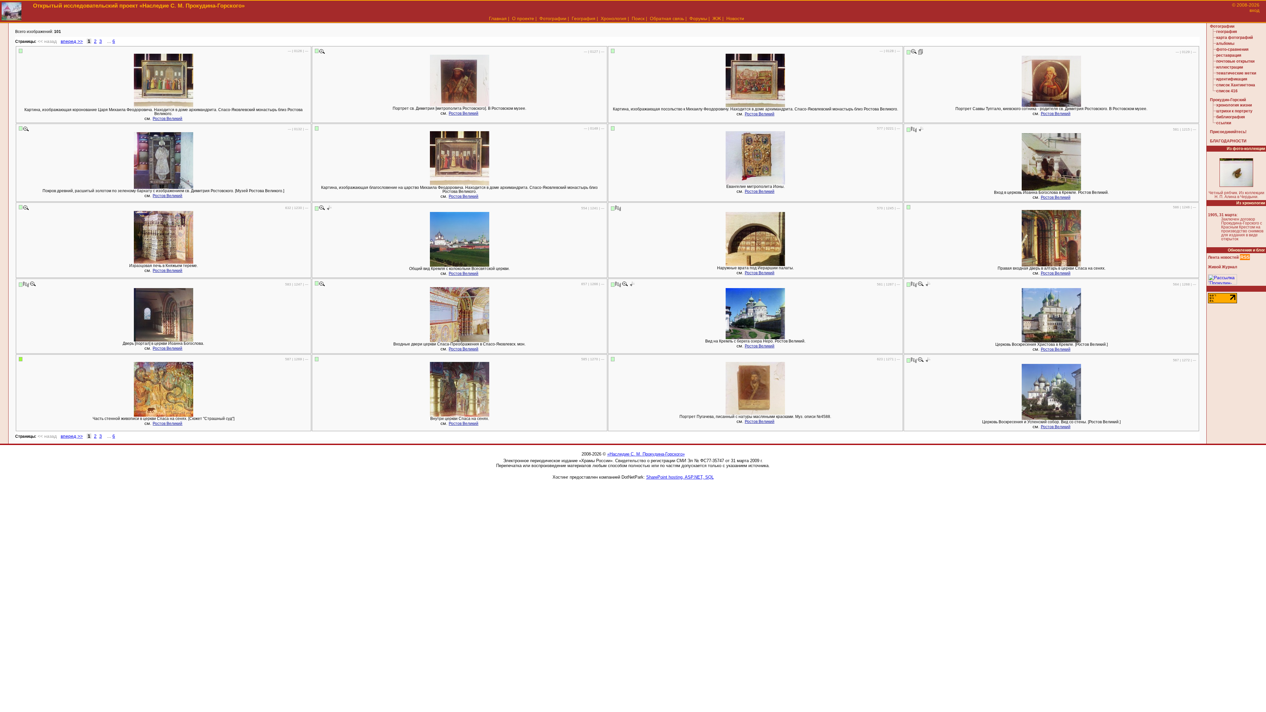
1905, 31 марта (1222, 215)
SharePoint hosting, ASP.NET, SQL (680, 477)
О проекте (523, 18)
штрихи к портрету (1234, 111)
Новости (735, 18)
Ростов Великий (167, 119)
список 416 (1227, 91)
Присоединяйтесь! (1228, 132)
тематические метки (1236, 73)
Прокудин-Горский (1228, 100)
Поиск (638, 18)
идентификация (1231, 79)
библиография (1230, 117)
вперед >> (72, 41)
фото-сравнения (1232, 49)
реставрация (1228, 55)
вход (1254, 10)
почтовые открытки (1235, 61)
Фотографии (552, 18)
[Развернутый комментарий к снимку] (920, 51)
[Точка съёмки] (920, 129)
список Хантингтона (1235, 85)
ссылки (1223, 123)
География (583, 18)
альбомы (1225, 43)
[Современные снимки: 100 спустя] (913, 129)
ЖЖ (716, 18)
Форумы (698, 18)
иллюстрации (1229, 67)
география (1226, 32)
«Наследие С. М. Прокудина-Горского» (646, 454)
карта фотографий (1234, 38)
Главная (498, 18)
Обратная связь (667, 18)
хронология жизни (1234, 105)
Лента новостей (1223, 257)
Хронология (613, 18)
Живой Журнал (1222, 267)
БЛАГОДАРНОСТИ (1228, 141)
